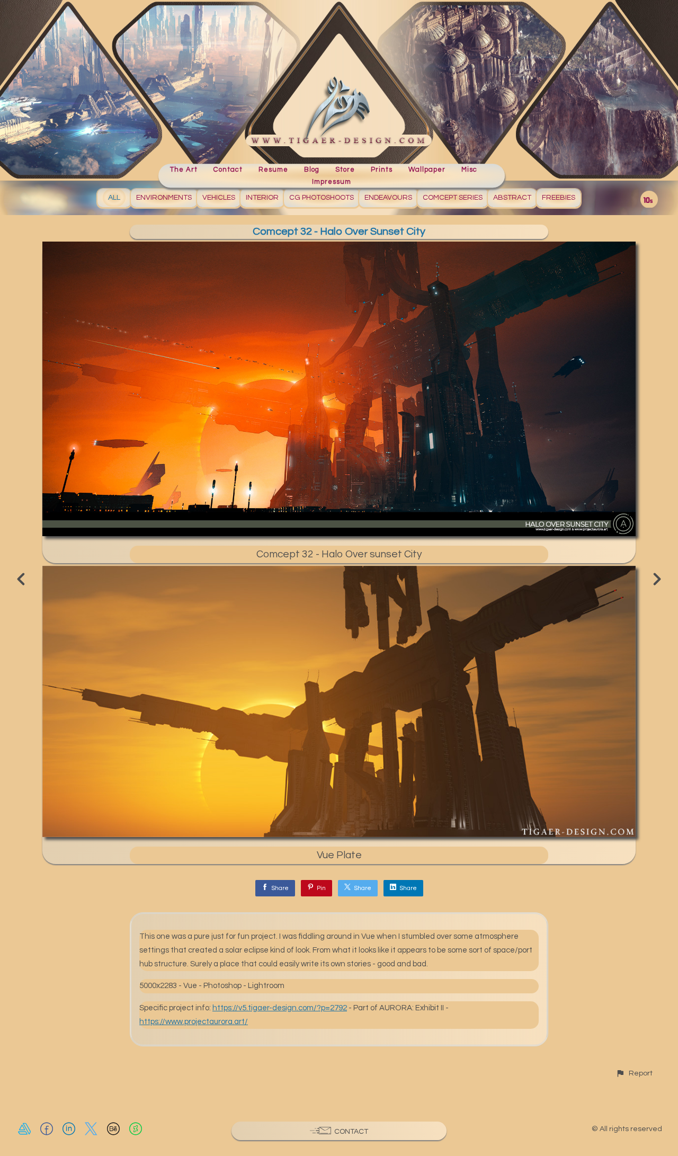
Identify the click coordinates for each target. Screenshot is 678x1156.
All (114, 197)
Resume (273, 169)
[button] (634, 1073)
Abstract (512, 197)
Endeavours (388, 197)
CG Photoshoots (321, 197)
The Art (184, 169)
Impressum (331, 181)
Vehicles (218, 197)
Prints (381, 169)
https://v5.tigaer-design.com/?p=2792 (279, 1008)
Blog (311, 169)
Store (345, 169)
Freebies (558, 197)
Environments (164, 197)
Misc (469, 169)
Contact (228, 169)
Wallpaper (426, 169)
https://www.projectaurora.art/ (193, 1022)
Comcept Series (453, 197)
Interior (262, 197)
